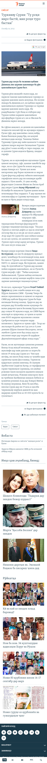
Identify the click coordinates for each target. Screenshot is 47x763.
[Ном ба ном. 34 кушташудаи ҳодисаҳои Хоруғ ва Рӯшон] (23, 628)
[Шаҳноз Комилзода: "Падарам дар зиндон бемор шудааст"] (23, 481)
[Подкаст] (3, 738)
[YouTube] (22, 760)
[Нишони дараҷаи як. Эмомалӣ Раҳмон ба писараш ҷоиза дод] (23, 550)
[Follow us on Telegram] (31, 732)
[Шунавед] (12, 760)
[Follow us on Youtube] (15, 732)
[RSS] (37, 732)
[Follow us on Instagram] (20, 732)
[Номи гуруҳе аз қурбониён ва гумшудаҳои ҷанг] (23, 697)
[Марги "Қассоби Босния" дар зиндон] (23, 515)
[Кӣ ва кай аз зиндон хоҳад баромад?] (23, 594)
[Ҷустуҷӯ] (41, 760)
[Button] (36, 34)
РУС (31, 760)
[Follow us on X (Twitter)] (26, 732)
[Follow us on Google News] (3, 732)
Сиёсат (5, 10)
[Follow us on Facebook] (9, 732)
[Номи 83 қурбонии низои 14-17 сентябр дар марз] (23, 663)
